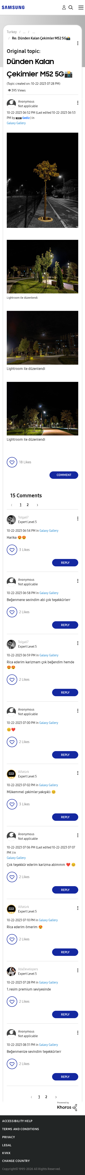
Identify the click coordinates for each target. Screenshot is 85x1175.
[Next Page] (36, 504)
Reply (65, 563)
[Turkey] (13, 7)
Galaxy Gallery (16, 123)
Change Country (16, 1161)
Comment (64, 475)
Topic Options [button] (70, 43)
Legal (7, 1145)
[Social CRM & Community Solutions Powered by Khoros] (67, 1106)
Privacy (8, 1137)
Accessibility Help (17, 1121)
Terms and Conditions (20, 1129)
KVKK (6, 1153)
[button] (70, 102)
